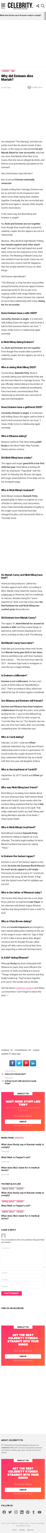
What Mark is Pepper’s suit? (16, 1157)
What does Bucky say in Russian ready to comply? (20, 15)
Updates (19, 1138)
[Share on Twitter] (19, 1063)
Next (45, 16)
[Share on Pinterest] (26, 1063)
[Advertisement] (23, 43)
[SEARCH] (43, 6)
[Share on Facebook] (12, 1063)
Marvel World (8, 1189)
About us (30, 1530)
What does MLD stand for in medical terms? (20, 1169)
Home (14, 1530)
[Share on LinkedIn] (33, 1063)
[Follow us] (38, 6)
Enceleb (22, 1530)
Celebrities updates (24, 988)
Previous (1, 16)
